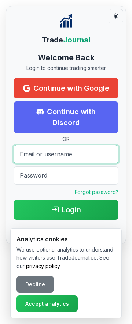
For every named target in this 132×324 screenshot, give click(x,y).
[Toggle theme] (116, 16)
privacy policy (43, 266)
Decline (35, 284)
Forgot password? (96, 192)
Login (71, 209)
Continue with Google (71, 88)
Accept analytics (47, 304)
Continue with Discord (71, 117)
